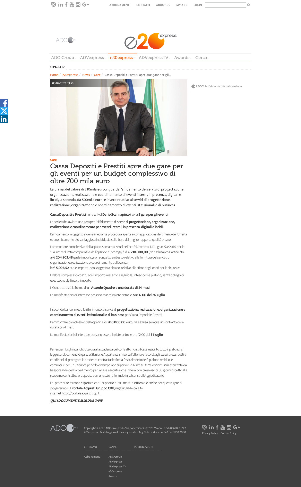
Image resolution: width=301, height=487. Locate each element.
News (86, 75)
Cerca (201, 57)
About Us (163, 5)
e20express (121, 57)
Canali (113, 446)
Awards (181, 57)
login (198, 5)
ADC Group (62, 57)
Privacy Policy (210, 433)
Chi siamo (90, 446)
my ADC (181, 5)
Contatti (143, 5)
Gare (97, 75)
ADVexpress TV (117, 466)
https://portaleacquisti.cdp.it (80, 393)
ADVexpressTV (153, 57)
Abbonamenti (119, 5)
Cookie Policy (228, 433)
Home (54, 75)
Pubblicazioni (143, 446)
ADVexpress (92, 57)
